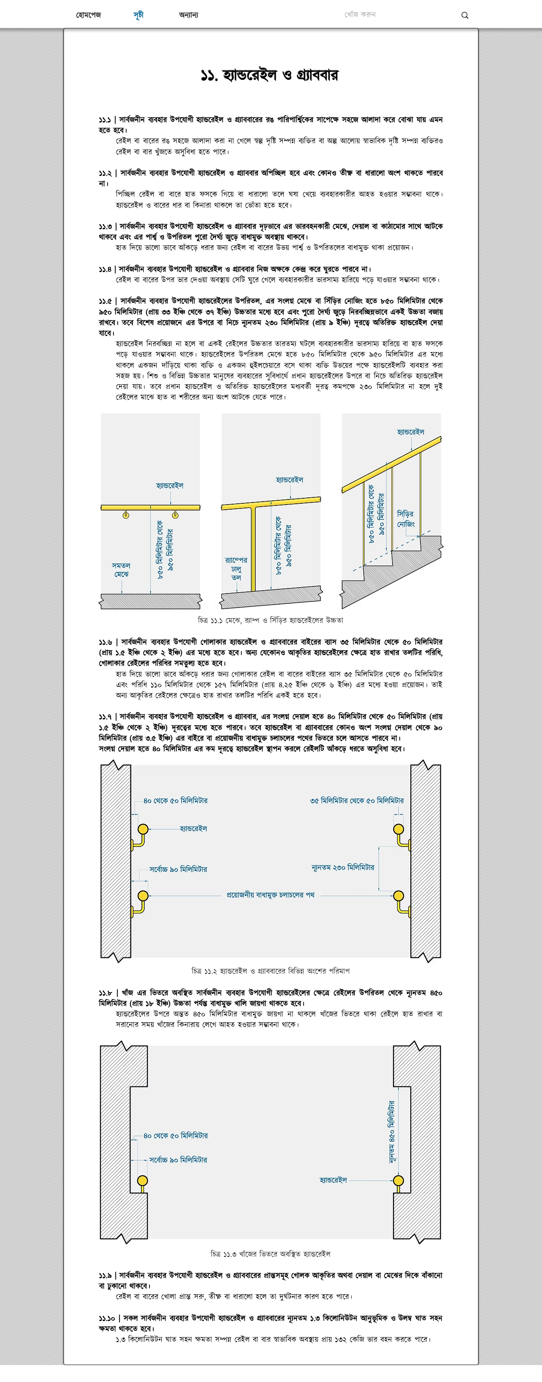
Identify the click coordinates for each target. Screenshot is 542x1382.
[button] (188, 15)
